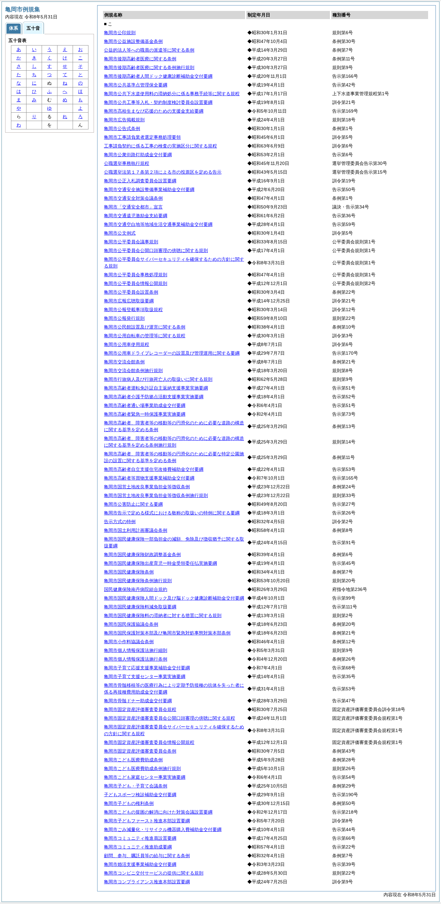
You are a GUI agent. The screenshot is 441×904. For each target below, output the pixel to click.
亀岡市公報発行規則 (124, 318)
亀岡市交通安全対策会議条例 (133, 198)
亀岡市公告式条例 (122, 128)
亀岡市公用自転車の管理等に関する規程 (144, 335)
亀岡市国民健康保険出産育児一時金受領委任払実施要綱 (160, 563)
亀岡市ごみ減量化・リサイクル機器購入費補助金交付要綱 (162, 829)
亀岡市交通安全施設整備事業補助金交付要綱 (149, 189)
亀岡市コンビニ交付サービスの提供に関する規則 (153, 873)
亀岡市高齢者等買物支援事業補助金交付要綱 (149, 478)
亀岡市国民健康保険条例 (129, 571)
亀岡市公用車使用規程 (126, 344)
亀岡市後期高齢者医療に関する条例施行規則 (149, 67)
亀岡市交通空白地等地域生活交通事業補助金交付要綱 (158, 224)
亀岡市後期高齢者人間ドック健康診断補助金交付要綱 (158, 76)
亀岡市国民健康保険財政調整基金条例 (142, 554)
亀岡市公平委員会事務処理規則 (135, 274)
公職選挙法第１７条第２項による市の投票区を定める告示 (162, 172)
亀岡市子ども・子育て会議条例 (135, 785)
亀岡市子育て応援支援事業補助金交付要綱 (147, 667)
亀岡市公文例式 (120, 233)
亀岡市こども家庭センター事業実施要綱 (144, 777)
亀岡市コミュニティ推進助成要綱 (138, 846)
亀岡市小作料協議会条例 (129, 641)
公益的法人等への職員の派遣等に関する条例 (149, 50)
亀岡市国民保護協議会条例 (131, 624)
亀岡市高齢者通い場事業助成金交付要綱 (144, 405)
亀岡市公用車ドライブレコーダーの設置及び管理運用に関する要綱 (172, 353)
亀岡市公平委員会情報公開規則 (135, 283)
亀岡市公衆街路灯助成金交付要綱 (138, 154)
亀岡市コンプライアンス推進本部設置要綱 (147, 881)
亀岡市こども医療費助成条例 (133, 759)
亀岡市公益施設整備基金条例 (133, 41)
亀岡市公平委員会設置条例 (131, 292)
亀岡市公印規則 (120, 32)
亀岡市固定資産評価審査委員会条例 (140, 751)
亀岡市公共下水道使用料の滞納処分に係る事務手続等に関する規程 (172, 93)
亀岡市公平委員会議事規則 (131, 241)
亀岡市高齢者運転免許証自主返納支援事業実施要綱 (156, 388)
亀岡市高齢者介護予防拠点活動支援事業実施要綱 (153, 396)
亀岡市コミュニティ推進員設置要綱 (140, 838)
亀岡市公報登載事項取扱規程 (133, 309)
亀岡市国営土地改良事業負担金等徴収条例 (147, 486)
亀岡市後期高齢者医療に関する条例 (140, 58)
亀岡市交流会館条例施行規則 (133, 370)
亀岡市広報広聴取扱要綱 (129, 300)
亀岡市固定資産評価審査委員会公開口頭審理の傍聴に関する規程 (169, 718)
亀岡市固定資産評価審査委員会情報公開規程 (149, 742)
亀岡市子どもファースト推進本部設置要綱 (147, 820)
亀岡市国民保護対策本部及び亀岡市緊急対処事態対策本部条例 (167, 632)
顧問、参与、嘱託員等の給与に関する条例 (147, 855)
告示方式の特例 (120, 521)
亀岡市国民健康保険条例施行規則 (138, 580)
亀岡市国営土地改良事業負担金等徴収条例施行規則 (156, 495)
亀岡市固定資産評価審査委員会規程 (140, 709)
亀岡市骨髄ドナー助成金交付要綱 (138, 700)
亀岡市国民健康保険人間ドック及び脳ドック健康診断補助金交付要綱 (174, 598)
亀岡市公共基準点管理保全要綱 (135, 84)
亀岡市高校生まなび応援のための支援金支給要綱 (153, 111)
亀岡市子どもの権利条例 (129, 803)
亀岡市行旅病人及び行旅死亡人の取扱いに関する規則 (158, 379)
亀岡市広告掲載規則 (124, 119)
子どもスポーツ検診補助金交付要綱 (140, 794)
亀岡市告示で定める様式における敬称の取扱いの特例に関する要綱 (172, 512)
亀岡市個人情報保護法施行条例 (135, 659)
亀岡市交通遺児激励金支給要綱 (135, 215)
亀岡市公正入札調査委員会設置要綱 (140, 180)
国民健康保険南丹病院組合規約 (135, 589)
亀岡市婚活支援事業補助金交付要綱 (140, 864)
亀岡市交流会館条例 (124, 361)
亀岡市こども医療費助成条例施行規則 (142, 768)
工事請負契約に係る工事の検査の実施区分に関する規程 (160, 145)
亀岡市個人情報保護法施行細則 (135, 650)
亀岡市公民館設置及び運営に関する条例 (144, 327)
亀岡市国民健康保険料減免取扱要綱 (140, 606)
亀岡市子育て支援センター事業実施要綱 (144, 676)
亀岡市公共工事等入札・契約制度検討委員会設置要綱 (158, 102)
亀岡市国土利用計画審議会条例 (135, 530)
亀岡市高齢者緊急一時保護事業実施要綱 (144, 414)
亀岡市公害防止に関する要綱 (133, 504)
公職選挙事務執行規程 (126, 163)
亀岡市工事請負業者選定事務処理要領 (142, 137)
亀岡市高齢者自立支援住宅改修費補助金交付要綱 (153, 469)
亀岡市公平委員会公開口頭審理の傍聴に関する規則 (156, 250)
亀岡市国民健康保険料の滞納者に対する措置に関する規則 (162, 615)
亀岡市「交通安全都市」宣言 (133, 206)
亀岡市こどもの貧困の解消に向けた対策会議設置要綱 (158, 812)
